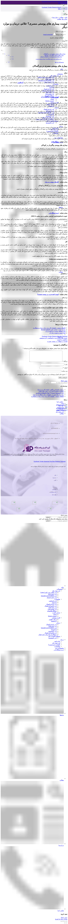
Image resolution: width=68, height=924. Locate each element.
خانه (66, 17)
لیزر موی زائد (60, 412)
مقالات (61, 17)
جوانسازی (61, 408)
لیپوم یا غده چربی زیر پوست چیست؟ (48, 294)
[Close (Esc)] (66, 921)
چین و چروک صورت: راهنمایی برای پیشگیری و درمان (48, 394)
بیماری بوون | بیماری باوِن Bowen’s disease (53, 329)
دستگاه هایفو (55, 141)
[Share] (65, 921)
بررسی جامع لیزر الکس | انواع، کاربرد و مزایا (51, 389)
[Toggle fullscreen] (63, 921)
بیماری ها (55, 17)
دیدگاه (65, 361)
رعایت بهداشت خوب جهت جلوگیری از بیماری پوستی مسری (49, 59)
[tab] (64, 5)
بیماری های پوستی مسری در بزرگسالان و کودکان (51, 56)
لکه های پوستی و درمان (52, 182)
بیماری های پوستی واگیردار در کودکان (54, 55)
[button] (62, 3)
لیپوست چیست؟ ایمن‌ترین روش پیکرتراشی (51, 391)
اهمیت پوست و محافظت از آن (50, 97)
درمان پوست (60, 410)
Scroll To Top (59, 919)
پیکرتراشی (61, 407)
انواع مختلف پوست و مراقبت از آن (55, 331)
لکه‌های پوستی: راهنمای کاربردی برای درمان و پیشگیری (49, 328)
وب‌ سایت (64, 371)
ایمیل (65, 367)
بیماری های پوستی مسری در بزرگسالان (54, 54)
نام (66, 364)
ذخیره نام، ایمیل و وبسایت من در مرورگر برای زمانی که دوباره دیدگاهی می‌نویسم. (41, 374)
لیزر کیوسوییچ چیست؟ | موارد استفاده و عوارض (50, 393)
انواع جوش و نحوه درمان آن (57, 333)
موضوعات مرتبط (59, 62)
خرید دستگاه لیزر (54, 213)
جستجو (48, 382)
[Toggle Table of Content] (2, 51)
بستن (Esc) (64, 381)
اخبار (62, 403)
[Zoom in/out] (61, 921)
